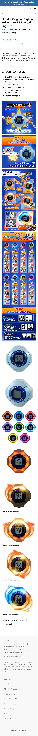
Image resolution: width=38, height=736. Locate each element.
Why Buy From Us (10, 689)
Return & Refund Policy (12, 699)
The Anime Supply (21, 730)
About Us (7, 684)
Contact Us (8, 714)
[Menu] (35, 8)
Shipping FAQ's (9, 694)
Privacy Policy (9, 709)
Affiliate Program (10, 719)
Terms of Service (10, 704)
